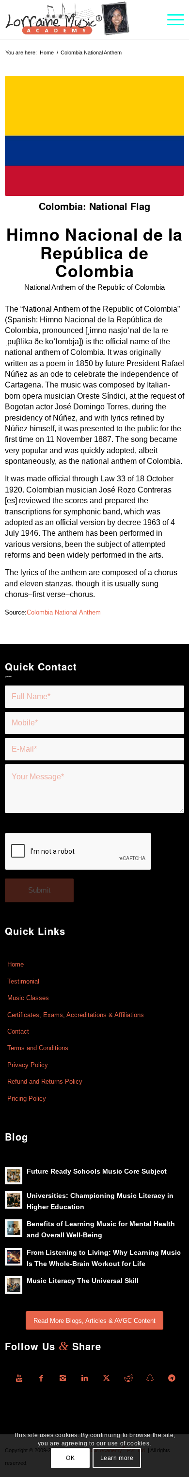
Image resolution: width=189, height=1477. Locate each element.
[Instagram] (63, 1378)
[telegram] (172, 1378)
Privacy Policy (27, 1065)
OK (70, 1458)
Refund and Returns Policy (44, 1081)
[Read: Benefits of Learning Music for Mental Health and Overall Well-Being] (13, 1228)
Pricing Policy (26, 1098)
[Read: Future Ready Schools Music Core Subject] (13, 1175)
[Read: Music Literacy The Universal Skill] (13, 1285)
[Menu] (171, 19)
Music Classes (28, 998)
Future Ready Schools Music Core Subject (97, 1171)
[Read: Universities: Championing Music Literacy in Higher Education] (13, 1200)
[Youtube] (19, 1378)
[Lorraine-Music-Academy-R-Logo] (76, 19)
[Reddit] (128, 1378)
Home (15, 964)
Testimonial (23, 981)
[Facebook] (41, 1378)
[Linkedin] (85, 1378)
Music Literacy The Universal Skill (83, 1280)
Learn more (117, 1458)
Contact (18, 1031)
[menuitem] (171, 19)
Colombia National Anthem (64, 612)
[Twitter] (106, 1378)
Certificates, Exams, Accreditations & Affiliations (75, 1015)
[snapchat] (150, 1378)
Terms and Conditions (37, 1048)
